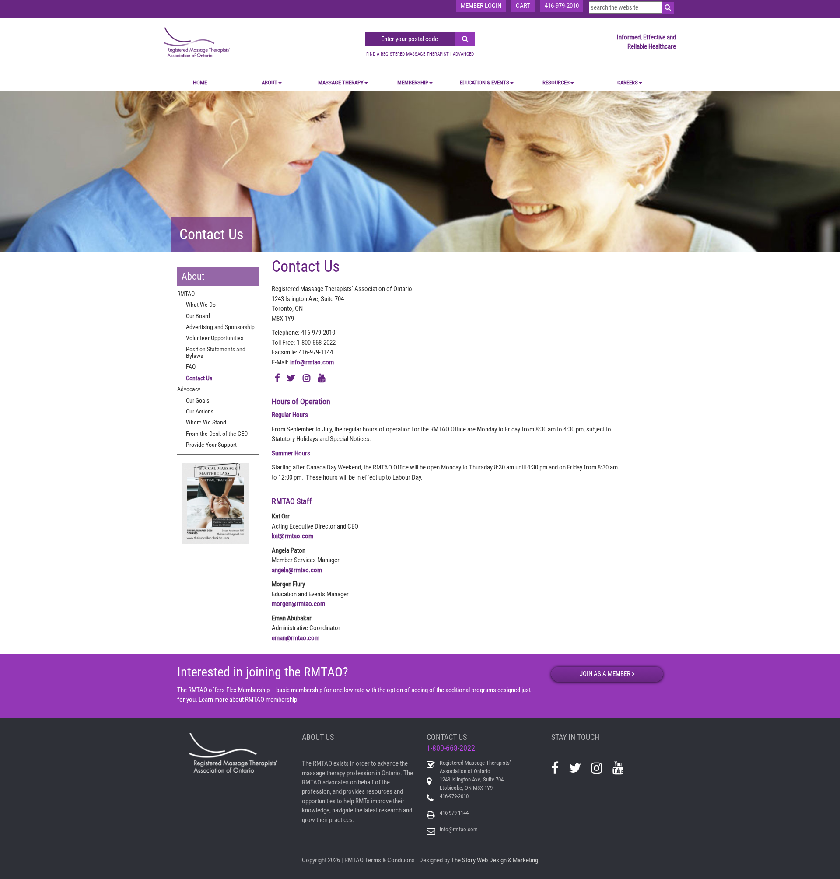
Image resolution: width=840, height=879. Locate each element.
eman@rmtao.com (295, 638)
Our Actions (200, 411)
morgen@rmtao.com (298, 604)
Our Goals (197, 400)
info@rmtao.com (312, 362)
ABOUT (269, 82)
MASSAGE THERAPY (341, 82)
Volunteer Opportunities (214, 337)
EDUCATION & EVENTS (484, 82)
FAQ (191, 366)
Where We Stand (206, 422)
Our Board (198, 315)
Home (200, 82)
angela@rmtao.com (297, 570)
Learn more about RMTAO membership (248, 700)
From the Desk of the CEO (217, 433)
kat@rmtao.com (292, 536)
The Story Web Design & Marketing (494, 860)
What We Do (201, 304)
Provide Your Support (211, 444)
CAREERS (627, 82)
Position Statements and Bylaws (215, 352)
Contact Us (199, 378)
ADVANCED (463, 54)
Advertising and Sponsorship (220, 326)
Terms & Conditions (390, 860)
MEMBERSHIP (412, 82)
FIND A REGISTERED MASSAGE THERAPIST (407, 54)
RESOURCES (556, 82)
